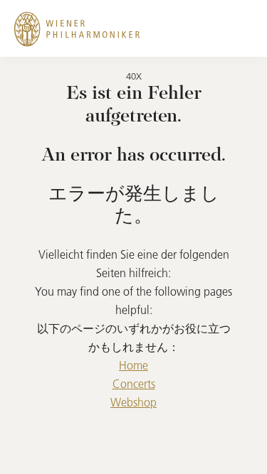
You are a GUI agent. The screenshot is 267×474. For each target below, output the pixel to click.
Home (133, 365)
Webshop (133, 402)
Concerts (133, 384)
